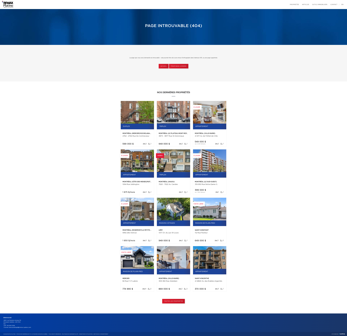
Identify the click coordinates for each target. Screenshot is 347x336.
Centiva (342, 333)
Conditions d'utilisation (86, 334)
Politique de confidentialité (70, 334)
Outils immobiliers (319, 4)
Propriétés (294, 4)
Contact (333, 4)
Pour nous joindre (179, 66)
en (342, 4)
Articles (305, 4)
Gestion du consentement (100, 334)
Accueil (163, 66)
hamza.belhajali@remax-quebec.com (20, 327)
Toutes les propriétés (173, 301)
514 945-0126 (11, 325)
